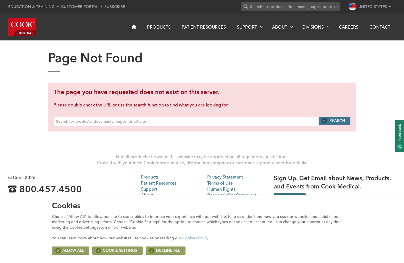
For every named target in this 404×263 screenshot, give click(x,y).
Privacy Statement (225, 177)
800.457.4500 (50, 189)
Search (336, 120)
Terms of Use (220, 183)
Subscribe (114, 6)
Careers (348, 27)
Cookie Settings (120, 250)
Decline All (168, 250)
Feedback (399, 133)
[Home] (134, 26)
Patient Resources (204, 27)
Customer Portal (79, 6)
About (279, 27)
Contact (379, 27)
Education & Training (31, 6)
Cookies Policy (195, 237)
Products (159, 27)
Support (247, 27)
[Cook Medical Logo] (22, 27)
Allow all (73, 250)
